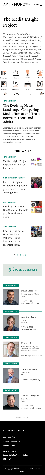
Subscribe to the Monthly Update (15, 455)
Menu (36, 5)
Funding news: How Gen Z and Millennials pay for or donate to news (15, 211)
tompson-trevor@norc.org (31, 408)
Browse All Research (11, 441)
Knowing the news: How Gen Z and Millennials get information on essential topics (13, 237)
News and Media (9, 101)
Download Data (9, 437)
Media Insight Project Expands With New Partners (15, 164)
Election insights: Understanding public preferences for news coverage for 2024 (15, 187)
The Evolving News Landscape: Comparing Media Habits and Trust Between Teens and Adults (21, 113)
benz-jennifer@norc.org (30, 329)
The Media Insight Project (14, 178)
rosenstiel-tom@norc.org (30, 380)
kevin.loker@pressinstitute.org (32, 355)
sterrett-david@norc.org (30, 303)
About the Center (9, 446)
